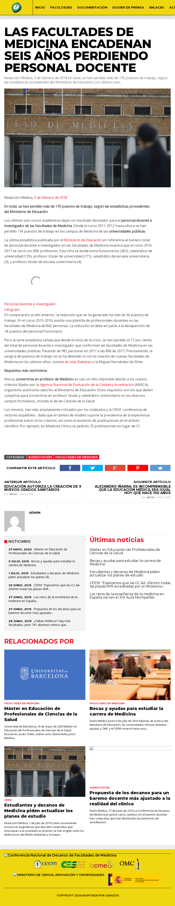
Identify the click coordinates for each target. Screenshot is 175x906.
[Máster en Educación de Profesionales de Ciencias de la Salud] (44, 675)
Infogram (11, 309)
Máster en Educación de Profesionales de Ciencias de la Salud (38, 551)
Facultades (61, 7)
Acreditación (40, 457)
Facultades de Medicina (76, 457)
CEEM (8, 799)
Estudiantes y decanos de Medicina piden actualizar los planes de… (44, 575)
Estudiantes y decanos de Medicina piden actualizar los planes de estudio (125, 573)
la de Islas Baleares (76, 361)
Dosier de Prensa (128, 7)
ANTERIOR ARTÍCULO (22, 482)
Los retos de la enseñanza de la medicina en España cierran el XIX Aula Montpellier (127, 595)
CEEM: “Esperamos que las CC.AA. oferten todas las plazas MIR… (44, 587)
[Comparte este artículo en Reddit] (160, 468)
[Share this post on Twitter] (92, 468)
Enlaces (156, 7)
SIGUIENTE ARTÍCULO (152, 482)
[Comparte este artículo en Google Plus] (115, 468)
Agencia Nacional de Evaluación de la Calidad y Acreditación (87, 384)
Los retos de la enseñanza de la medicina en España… (43, 599)
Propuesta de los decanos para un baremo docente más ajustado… (45, 611)
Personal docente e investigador (30, 304)
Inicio (40, 7)
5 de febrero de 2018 (50, 197)
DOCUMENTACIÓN (92, 7)
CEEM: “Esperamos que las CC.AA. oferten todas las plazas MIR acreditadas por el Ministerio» (130, 584)
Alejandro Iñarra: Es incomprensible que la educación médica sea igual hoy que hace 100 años (133, 489)
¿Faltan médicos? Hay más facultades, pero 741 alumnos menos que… (40, 623)
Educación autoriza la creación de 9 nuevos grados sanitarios (42, 488)
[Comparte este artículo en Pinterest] (137, 468)
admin (13, 494)
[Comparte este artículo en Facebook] (70, 468)
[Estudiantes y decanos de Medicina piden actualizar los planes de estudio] (44, 771)
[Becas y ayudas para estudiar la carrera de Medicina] (130, 675)
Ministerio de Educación (83, 240)
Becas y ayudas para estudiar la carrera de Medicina (42, 563)
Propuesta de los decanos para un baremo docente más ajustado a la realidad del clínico (130, 798)
